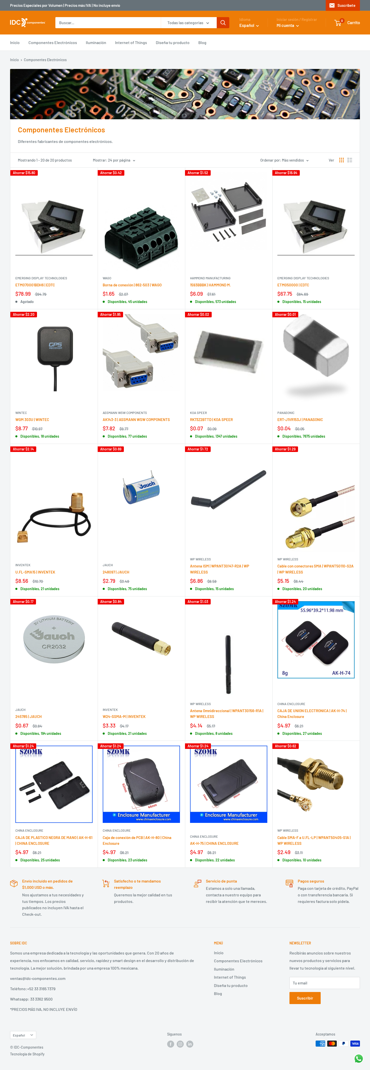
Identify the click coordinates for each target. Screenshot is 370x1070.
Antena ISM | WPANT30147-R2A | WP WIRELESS (219, 569)
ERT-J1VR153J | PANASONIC (300, 419)
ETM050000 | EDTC (293, 285)
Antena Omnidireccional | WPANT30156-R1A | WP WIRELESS (226, 713)
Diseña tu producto (173, 42)
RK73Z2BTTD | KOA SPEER (211, 419)
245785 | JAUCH (28, 716)
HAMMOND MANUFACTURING (210, 278)
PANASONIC (285, 413)
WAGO (107, 278)
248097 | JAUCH (116, 572)
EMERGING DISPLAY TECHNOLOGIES (41, 278)
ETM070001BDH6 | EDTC (35, 285)
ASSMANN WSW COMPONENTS (125, 413)
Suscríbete (346, 5)
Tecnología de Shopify (27, 1054)
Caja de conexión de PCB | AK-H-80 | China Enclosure (137, 840)
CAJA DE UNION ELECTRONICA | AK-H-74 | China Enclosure (312, 713)
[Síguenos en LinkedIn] (189, 1044)
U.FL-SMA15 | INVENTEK (35, 572)
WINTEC (21, 413)
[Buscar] (223, 22)
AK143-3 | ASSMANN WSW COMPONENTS (136, 419)
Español (19, 1035)
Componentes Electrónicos (52, 42)
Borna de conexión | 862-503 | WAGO (132, 285)
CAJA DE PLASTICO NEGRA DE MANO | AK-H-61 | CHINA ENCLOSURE (53, 840)
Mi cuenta (286, 25)
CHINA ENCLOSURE (291, 704)
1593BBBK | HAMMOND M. (210, 285)
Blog (202, 42)
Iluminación (96, 42)
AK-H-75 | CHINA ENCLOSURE (214, 843)
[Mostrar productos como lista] (350, 160)
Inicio (15, 42)
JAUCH (108, 565)
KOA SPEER (198, 413)
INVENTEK (22, 565)
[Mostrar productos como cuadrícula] (341, 160)
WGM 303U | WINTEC (32, 419)
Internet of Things (131, 42)
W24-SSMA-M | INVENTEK (124, 716)
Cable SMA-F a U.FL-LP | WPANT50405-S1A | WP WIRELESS (314, 840)
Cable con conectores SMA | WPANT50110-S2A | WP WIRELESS (315, 569)
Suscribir (305, 998)
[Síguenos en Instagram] (180, 1044)
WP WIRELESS (200, 559)
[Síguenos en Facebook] (170, 1044)
